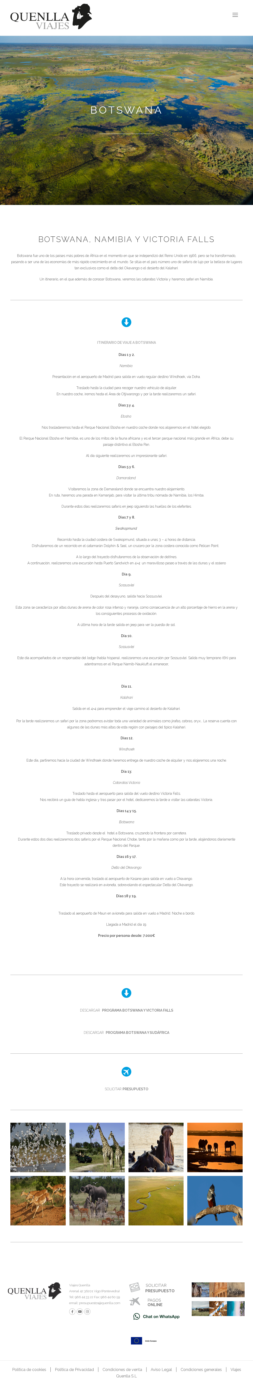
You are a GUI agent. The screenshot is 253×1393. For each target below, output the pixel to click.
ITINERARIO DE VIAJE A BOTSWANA (126, 343)
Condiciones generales (201, 1369)
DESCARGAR (126, 1010)
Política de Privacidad (74, 1369)
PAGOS (154, 1300)
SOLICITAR (126, 1089)
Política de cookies (29, 1369)
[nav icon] (235, 15)
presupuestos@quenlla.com (99, 1303)
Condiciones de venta (122, 1369)
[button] (126, 342)
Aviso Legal (161, 1369)
